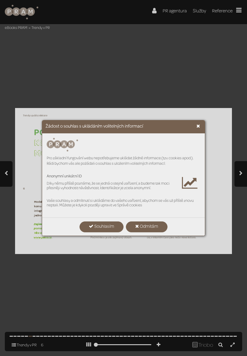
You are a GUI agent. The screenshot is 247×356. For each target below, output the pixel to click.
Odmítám (148, 226)
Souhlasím (103, 226)
